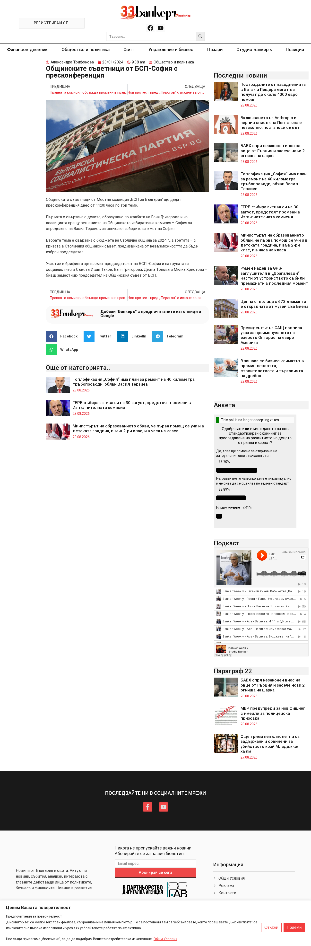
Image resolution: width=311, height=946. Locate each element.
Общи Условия (165, 939)
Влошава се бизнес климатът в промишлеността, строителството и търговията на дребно (272, 368)
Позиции (295, 49)
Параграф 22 (233, 671)
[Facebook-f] (147, 807)
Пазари (215, 49)
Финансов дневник (27, 49)
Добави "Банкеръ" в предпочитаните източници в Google (150, 313)
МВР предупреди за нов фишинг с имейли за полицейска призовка (273, 713)
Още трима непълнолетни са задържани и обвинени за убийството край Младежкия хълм (270, 744)
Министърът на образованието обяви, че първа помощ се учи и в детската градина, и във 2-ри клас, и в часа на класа (138, 428)
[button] (63, 336)
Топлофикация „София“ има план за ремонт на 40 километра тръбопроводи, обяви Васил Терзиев (134, 382)
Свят (128, 49)
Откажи (271, 927)
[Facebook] (150, 28)
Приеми (294, 927)
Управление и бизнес (170, 49)
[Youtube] (160, 28)
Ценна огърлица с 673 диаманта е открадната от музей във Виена (274, 304)
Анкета (224, 405)
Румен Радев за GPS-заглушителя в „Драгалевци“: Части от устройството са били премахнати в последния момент (274, 275)
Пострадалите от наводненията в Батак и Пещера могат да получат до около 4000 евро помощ (273, 92)
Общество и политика (85, 49)
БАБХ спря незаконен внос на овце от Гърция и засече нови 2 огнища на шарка (273, 150)
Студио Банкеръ (254, 49)
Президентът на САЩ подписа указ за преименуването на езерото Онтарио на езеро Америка (271, 335)
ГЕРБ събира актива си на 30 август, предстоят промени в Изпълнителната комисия (270, 211)
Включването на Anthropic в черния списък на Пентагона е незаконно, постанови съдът (271, 122)
